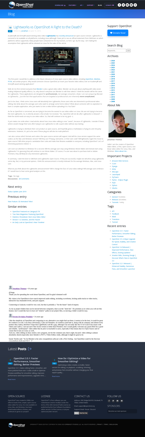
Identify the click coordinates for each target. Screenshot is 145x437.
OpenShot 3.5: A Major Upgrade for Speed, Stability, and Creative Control (124, 242)
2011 (113, 95)
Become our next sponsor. (118, 411)
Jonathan (24, 31)
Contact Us (82, 396)
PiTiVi (10, 81)
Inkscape (115, 172)
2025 (113, 63)
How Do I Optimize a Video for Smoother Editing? (74, 360)
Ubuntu (114, 188)
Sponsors (113, 406)
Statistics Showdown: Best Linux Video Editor (28, 217)
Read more (12, 379)
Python (114, 185)
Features (72, 5)
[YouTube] (131, 5)
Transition (115, 219)
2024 (113, 65)
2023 (113, 67)
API (81, 5)
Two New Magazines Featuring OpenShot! (28, 214)
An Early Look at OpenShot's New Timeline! (28, 222)
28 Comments (24, 179)
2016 (113, 83)
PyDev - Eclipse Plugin (120, 180)
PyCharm (115, 177)
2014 (113, 88)
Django (114, 166)
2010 (113, 97)
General (115, 197)
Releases (115, 200)
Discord (92, 409)
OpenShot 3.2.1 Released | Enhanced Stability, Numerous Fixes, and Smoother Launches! (123, 266)
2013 (113, 90)
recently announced (66, 36)
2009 (113, 99)
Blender (39, 89)
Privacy (99, 424)
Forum (87, 409)
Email (82, 409)
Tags (110, 206)
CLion (114, 164)
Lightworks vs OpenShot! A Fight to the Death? (47, 27)
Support (90, 5)
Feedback (115, 214)
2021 (113, 72)
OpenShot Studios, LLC (73, 424)
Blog (100, 5)
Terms (106, 424)
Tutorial (115, 222)
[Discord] (127, 5)
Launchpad (116, 174)
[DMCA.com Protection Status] (81, 413)
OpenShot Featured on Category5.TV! (26, 211)
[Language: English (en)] (135, 5)
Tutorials (115, 202)
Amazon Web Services (120, 161)
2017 (113, 81)
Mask (114, 216)
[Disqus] (56, 254)
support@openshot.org (86, 406)
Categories (114, 192)
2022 (113, 70)
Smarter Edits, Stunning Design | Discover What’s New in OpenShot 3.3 (124, 258)
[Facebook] (119, 5)
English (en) (113, 424)
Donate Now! (118, 32)
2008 (113, 101)
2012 (113, 92)
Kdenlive (97, 79)
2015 (113, 85)
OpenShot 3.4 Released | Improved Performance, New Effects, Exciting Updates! (122, 250)
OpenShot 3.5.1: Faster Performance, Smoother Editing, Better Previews (124, 233)
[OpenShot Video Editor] (21, 5)
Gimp (114, 169)
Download (59, 5)
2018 (113, 79)
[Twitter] (123, 5)
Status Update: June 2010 (17, 191)
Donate (109, 5)
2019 (113, 76)
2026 (113, 61)
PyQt (114, 183)
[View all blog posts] (29, 348)
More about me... (121, 151)
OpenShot (89, 79)
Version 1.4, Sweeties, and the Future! (26, 220)
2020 (113, 74)
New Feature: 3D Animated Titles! (20, 201)
